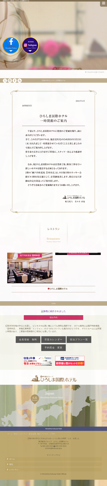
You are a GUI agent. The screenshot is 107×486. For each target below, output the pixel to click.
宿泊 (15, 434)
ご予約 (52, 434)
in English (100, 72)
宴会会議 (32, 434)
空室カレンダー (54, 339)
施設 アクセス (42, 434)
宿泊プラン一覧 (79, 339)
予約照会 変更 (54, 347)
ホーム (10, 434)
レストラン (23, 434)
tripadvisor (91, 72)
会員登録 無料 (28, 339)
